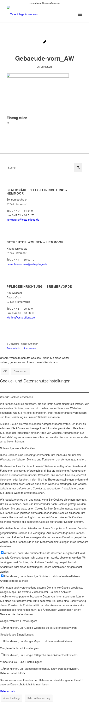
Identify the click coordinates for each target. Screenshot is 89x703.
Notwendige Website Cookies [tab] (17, 448)
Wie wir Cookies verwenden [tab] (16, 397)
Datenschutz (20, 371)
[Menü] (80, 14)
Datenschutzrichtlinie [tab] (12, 673)
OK (5, 371)
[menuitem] (80, 14)
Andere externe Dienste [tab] (14, 581)
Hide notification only (39, 698)
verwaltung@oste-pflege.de (23, 219)
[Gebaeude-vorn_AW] (44, 42)
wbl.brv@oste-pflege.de (21, 317)
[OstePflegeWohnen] (37, 14)
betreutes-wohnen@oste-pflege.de (27, 264)
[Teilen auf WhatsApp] (12, 122)
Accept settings (11, 698)
